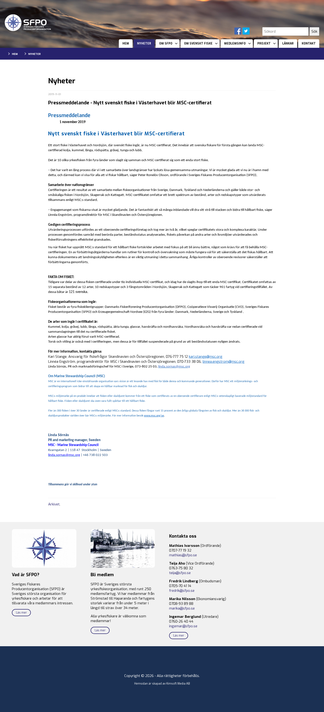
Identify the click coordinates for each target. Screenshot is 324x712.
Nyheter (144, 43)
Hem (125, 43)
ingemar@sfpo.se (183, 626)
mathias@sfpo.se (183, 555)
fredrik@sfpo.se (181, 590)
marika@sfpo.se (182, 608)
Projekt (264, 43)
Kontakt (309, 43)
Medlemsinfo (235, 43)
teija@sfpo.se (180, 572)
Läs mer (21, 613)
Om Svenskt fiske (198, 43)
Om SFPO (165, 43)
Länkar (288, 43)
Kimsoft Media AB (178, 683)
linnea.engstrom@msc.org (223, 361)
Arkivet (54, 504)
